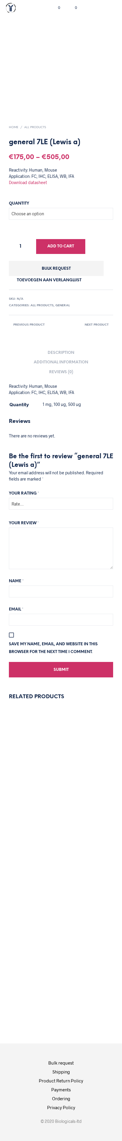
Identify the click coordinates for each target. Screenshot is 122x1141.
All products (35, 127)
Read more (33, 838)
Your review (24, 523)
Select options (85, 839)
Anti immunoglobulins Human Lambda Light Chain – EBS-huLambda (38, 786)
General (62, 305)
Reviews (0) (61, 372)
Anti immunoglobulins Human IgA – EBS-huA (92, 946)
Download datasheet (28, 182)
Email (16, 609)
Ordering (61, 1098)
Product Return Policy (61, 1080)
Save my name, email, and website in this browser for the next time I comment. (53, 648)
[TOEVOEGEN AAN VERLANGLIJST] (23, 761)
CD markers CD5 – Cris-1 (27, 946)
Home (13, 127)
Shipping (61, 1071)
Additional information (61, 362)
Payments (61, 1089)
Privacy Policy (61, 1107)
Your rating (24, 493)
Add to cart (60, 246)
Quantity (19, 203)
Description (61, 353)
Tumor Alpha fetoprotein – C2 (85, 783)
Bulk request (56, 269)
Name (16, 581)
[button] (55, 8)
